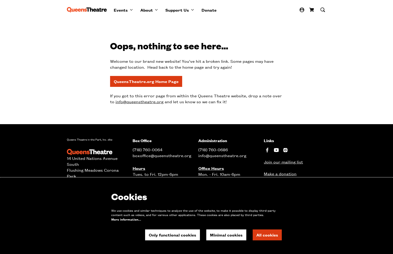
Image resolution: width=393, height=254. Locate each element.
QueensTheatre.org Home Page (146, 81)
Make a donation (280, 173)
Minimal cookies (226, 235)
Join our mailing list (283, 162)
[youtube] (276, 150)
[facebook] (267, 150)
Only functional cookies (172, 235)
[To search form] (322, 9)
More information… (126, 219)
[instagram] (285, 150)
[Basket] (312, 9)
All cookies (267, 235)
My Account (302, 10)
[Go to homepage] (87, 10)
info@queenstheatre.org (140, 101)
